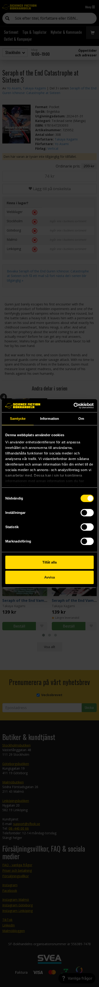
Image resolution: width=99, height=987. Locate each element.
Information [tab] (49, 418)
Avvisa (49, 577)
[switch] (87, 512)
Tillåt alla (49, 562)
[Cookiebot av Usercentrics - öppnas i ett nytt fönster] (73, 406)
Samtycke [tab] (18, 418)
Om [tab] (81, 418)
